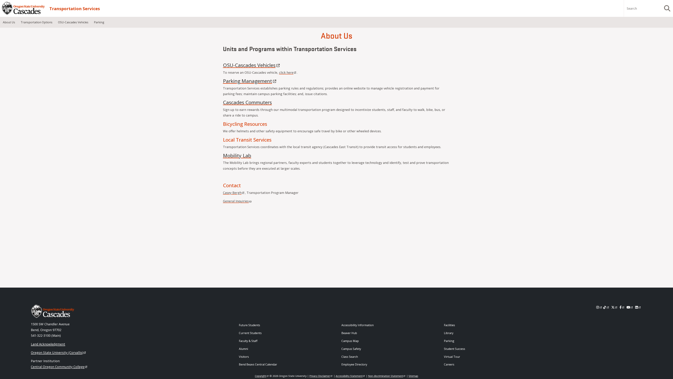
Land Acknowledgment (48, 344)
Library (448, 333)
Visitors (244, 357)
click (286, 72)
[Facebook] (622, 307)
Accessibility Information (357, 325)
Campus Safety (351, 349)
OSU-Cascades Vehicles (73, 22)
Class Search (349, 357)
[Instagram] (599, 307)
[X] (614, 307)
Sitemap (413, 376)
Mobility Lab (237, 155)
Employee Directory (354, 364)
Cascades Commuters (247, 102)
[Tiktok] (606, 307)
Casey (232, 193)
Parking (99, 22)
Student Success (454, 349)
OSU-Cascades (249, 65)
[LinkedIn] (638, 307)
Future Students (249, 325)
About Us (9, 22)
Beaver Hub (349, 333)
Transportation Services (74, 8)
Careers (449, 364)
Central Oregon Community (57, 367)
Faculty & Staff (248, 341)
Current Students (250, 333)
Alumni (243, 349)
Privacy (319, 376)
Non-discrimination (385, 376)
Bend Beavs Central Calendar (258, 364)
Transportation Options (36, 22)
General (236, 201)
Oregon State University (57, 352)
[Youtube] (630, 307)
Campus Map (350, 341)
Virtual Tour (452, 357)
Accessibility (349, 376)
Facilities (449, 325)
